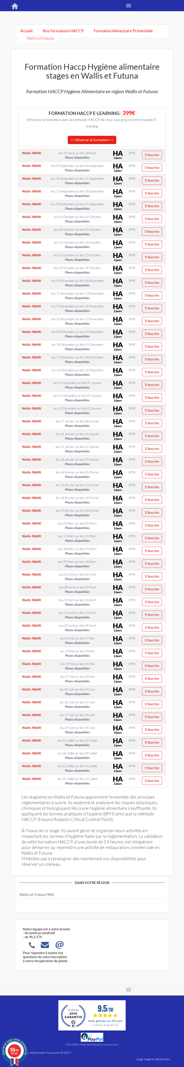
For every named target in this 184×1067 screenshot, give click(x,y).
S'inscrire (152, 155)
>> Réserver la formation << (92, 140)
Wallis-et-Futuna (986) (36, 894)
